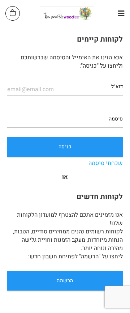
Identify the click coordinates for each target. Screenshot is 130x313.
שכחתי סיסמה (105, 163)
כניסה (65, 147)
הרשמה (65, 280)
